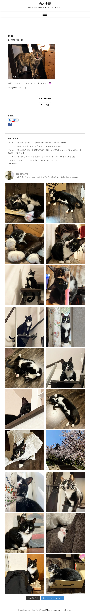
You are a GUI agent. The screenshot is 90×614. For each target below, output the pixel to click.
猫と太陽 (45, 4)
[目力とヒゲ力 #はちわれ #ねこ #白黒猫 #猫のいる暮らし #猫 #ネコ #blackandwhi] (65, 492)
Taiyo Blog (12, 163)
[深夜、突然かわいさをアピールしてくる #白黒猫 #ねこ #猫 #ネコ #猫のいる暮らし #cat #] (65, 409)
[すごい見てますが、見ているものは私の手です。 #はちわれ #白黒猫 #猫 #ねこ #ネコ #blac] (65, 244)
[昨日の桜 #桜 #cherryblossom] (65, 450)
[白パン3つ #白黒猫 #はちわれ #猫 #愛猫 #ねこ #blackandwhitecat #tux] (24, 244)
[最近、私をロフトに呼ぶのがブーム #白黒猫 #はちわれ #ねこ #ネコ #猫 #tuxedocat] (65, 368)
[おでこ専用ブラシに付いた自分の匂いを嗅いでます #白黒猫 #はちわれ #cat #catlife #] (65, 285)
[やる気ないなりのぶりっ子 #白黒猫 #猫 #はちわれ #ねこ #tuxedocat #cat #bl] (24, 203)
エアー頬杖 (45, 105)
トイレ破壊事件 (45, 98)
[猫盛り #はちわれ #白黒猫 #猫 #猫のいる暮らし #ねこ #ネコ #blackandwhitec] (65, 574)
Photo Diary (21, 88)
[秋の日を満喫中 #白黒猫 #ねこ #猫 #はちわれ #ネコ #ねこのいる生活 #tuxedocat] (65, 327)
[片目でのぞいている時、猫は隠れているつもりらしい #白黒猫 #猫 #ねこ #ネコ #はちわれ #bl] (24, 409)
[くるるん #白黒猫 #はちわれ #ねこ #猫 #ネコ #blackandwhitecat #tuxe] (24, 285)
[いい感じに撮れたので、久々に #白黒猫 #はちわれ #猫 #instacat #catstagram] (24, 492)
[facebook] (10, 124)
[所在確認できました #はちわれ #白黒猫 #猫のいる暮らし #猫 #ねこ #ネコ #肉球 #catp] (65, 533)
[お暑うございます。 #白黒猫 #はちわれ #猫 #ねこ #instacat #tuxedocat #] (65, 203)
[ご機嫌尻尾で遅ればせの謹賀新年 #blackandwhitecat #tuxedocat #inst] (24, 327)
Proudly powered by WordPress (31, 610)
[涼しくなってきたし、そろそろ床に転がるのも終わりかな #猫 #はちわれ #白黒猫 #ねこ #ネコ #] (24, 368)
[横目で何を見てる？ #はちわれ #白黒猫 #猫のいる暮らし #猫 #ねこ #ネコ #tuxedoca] (24, 533)
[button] (45, 15)
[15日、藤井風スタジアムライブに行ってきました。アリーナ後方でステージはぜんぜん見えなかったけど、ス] (24, 574)
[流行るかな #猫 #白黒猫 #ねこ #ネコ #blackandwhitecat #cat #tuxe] (24, 450)
